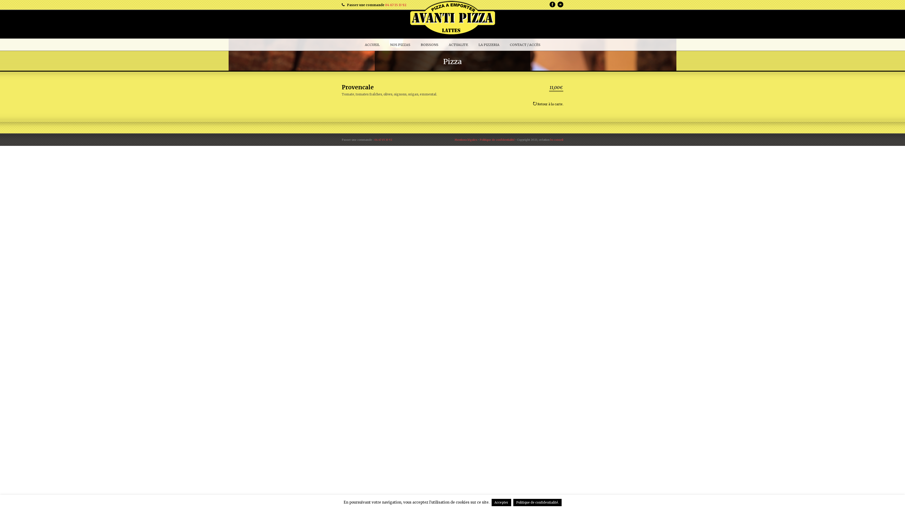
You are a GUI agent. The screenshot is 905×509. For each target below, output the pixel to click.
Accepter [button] (501, 503)
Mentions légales (466, 139)
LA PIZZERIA (488, 45)
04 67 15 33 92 (395, 5)
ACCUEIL (372, 45)
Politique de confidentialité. (537, 503)
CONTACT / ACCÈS (525, 45)
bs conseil (556, 139)
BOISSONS (429, 45)
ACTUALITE (458, 45)
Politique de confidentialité (497, 139)
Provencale (358, 87)
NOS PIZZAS (400, 45)
